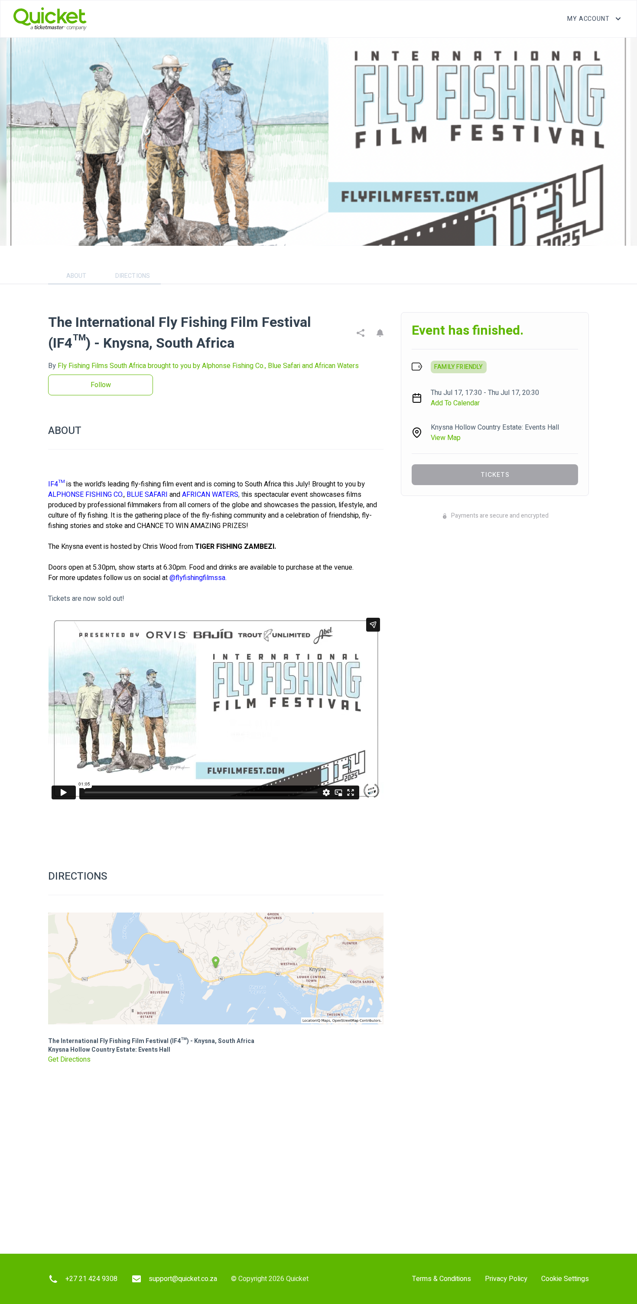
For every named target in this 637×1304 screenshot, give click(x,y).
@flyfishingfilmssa (197, 578)
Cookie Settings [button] (565, 1279)
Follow (101, 385)
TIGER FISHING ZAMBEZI (234, 546)
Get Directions (69, 1059)
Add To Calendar (455, 403)
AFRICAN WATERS (210, 494)
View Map (446, 438)
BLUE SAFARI (147, 494)
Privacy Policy (506, 1279)
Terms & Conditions (441, 1279)
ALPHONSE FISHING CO (85, 494)
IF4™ (56, 484)
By (203, 366)
